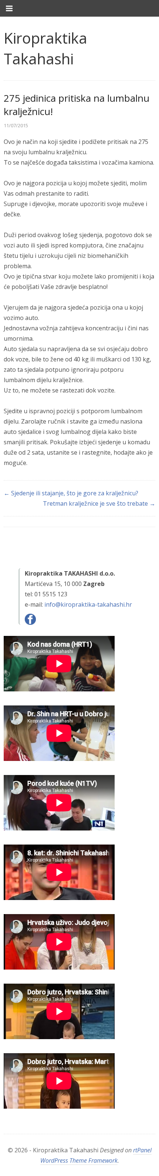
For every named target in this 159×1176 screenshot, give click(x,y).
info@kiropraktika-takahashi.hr (88, 604)
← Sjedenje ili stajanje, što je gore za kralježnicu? (71, 493)
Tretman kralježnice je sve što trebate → (99, 503)
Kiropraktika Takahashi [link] (45, 48)
